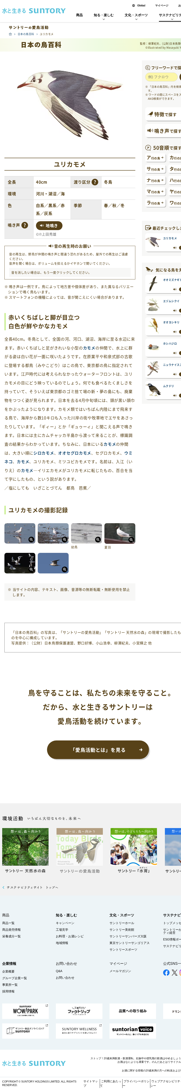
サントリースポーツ (123, 949)
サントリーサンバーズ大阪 (128, 936)
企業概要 (8, 971)
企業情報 (9, 963)
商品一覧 (8, 923)
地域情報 (62, 943)
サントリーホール (121, 923)
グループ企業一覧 (14, 978)
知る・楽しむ (104, 15)
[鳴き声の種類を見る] (24, 225)
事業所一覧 (10, 984)
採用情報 (8, 991)
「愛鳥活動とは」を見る (98, 749)
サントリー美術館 (121, 929)
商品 (79, 15)
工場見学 (62, 929)
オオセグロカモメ (74, 453)
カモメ (89, 348)
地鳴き (52, 226)
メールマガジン (120, 971)
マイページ (161, 5)
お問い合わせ (65, 977)
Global (141, 5)
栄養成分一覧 (11, 936)
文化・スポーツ (136, 15)
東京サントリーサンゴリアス (129, 943)
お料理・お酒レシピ (70, 936)
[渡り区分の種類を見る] (95, 182)
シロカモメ (43, 453)
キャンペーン (65, 923)
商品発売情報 (11, 929)
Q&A (59, 971)
